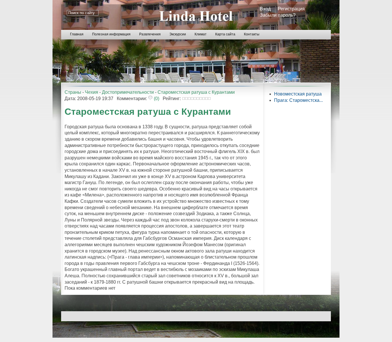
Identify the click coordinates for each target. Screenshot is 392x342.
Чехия (91, 92)
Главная (77, 34)
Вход (265, 8)
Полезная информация (111, 34)
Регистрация (291, 8)
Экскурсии (177, 34)
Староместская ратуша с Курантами (196, 92)
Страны (73, 92)
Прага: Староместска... (298, 100)
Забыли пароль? (278, 15)
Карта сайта (225, 34)
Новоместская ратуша (298, 93)
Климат (201, 34)
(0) (156, 98)
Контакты (251, 34)
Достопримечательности (128, 92)
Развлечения (150, 34)
